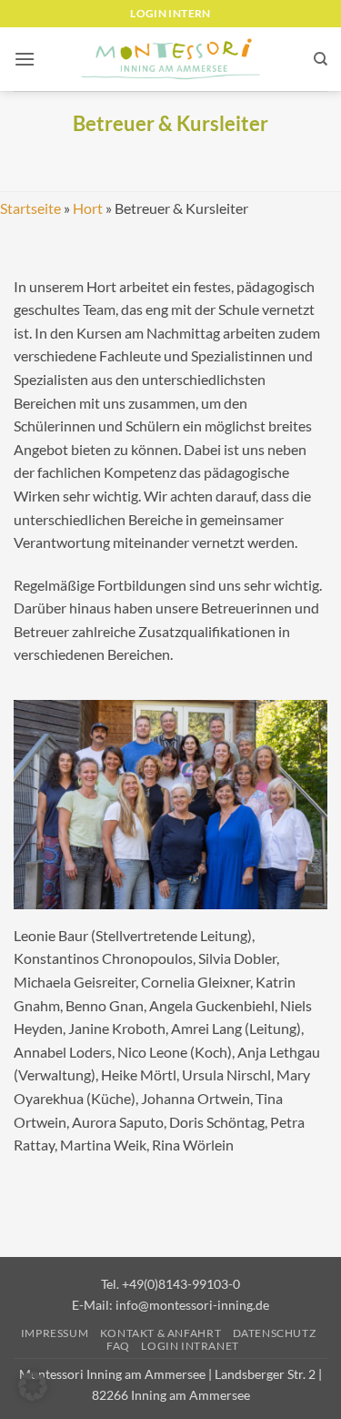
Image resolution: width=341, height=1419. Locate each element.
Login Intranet (190, 1346)
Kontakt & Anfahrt (160, 1333)
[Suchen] (320, 59)
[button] (24, 58)
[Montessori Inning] (171, 59)
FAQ (118, 1346)
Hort (88, 208)
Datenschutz (274, 1333)
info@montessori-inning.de (192, 1305)
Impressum (55, 1333)
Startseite (30, 208)
